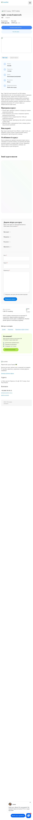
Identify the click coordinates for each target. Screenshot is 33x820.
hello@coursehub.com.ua (6, 392)
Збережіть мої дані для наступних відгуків (16, 294)
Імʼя (5, 255)
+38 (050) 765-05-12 (6, 390)
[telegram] (28, 403)
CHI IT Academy (8, 311)
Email (6, 263)
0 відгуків (7, 17)
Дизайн (3, 329)
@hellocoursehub (5, 395)
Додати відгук (14, 57)
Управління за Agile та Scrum (21, 329)
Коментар (7, 270)
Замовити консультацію (10, 349)
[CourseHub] (4, 2)
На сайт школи (16, 31)
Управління (10, 329)
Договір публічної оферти (7, 373)
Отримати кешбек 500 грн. (16, 27)
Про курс (5, 57)
